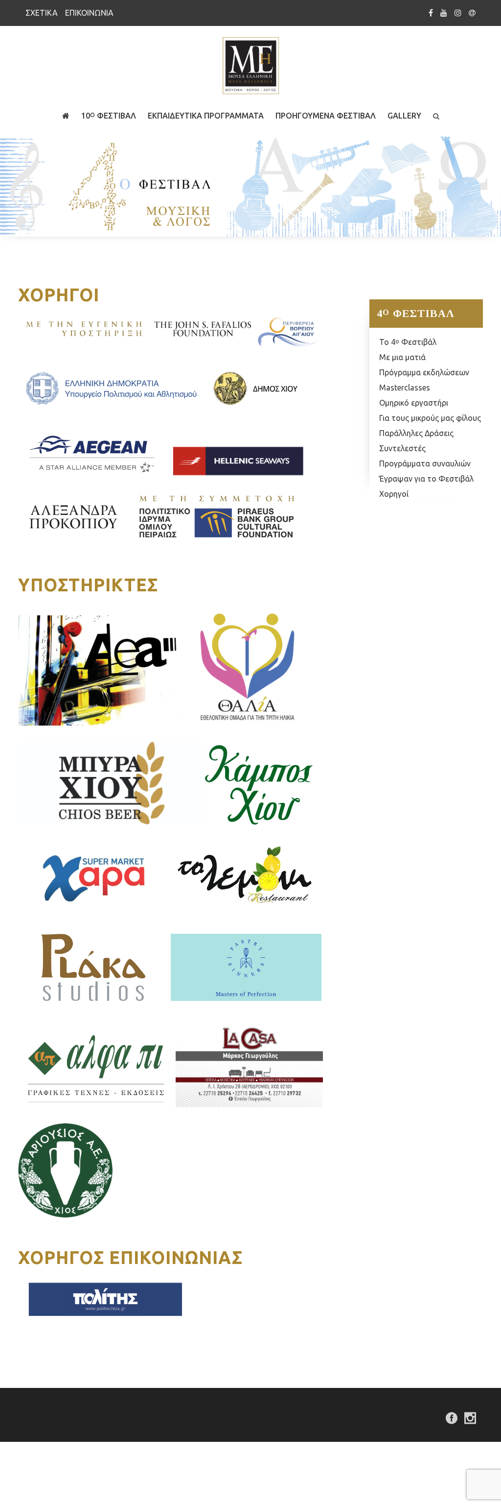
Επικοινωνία (89, 12)
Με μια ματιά (402, 357)
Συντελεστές (402, 448)
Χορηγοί (394, 493)
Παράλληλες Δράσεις (416, 433)
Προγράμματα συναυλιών (425, 463)
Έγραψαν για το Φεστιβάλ (426, 478)
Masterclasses (404, 387)
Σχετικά (41, 12)
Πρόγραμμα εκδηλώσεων (424, 372)
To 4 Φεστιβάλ (407, 342)
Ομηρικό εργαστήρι (413, 402)
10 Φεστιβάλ (108, 115)
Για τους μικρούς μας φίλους (430, 417)
